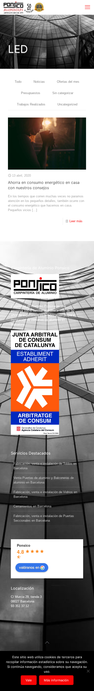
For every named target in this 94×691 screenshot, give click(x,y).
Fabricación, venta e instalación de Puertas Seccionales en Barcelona (43, 518)
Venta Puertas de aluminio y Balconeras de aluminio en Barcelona (43, 480)
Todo (18, 81)
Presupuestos (30, 93)
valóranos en (29, 567)
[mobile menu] (87, 7)
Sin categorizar (62, 93)
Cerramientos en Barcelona (32, 506)
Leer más (75, 221)
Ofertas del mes (68, 81)
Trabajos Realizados (31, 104)
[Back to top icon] (47, 642)
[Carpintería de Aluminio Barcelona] (19, 7)
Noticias (39, 81)
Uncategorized (67, 104)
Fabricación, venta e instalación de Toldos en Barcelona (45, 466)
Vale (29, 680)
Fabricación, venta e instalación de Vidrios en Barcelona (45, 494)
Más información (56, 680)
